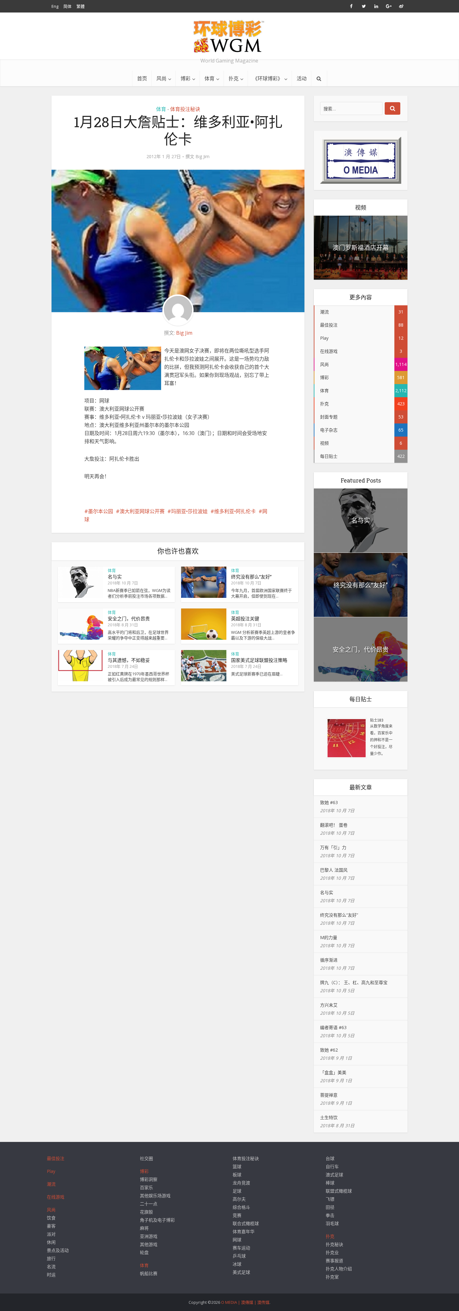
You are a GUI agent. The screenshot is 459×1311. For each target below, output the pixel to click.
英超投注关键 (245, 618)
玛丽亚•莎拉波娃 (189, 511)
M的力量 (328, 937)
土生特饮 (329, 1117)
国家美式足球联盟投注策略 (259, 660)
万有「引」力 (333, 847)
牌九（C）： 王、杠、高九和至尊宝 (353, 982)
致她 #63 (329, 802)
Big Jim (202, 156)
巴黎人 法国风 (334, 870)
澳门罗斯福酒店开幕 (361, 247)
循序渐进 (329, 960)
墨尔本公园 (100, 511)
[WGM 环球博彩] (229, 36)
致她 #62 (329, 1050)
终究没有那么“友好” (251, 576)
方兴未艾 (329, 1005)
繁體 (80, 6)
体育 (210, 78)
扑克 (234, 78)
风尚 (161, 78)
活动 (302, 78)
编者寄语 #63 (333, 1027)
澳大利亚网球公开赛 (142, 511)
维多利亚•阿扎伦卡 (235, 511)
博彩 (185, 78)
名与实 (115, 576)
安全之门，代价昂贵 (129, 618)
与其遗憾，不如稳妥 (129, 660)
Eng (55, 6)
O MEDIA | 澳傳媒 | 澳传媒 (245, 1302)
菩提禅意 (329, 1095)
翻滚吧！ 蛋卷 (334, 825)
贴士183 (376, 720)
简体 (67, 6)
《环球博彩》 (268, 78)
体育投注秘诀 (185, 109)
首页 (142, 78)
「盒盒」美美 (333, 1072)
